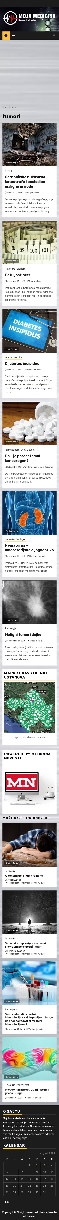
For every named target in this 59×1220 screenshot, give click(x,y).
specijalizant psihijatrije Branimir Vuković (26, 883)
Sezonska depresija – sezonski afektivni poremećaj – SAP (25, 945)
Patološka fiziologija (15, 268)
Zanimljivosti (11, 1009)
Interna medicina (13, 357)
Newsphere (47, 1212)
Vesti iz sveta (28, 449)
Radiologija (10, 628)
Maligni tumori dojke (23, 634)
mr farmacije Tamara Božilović (39, 467)
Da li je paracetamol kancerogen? (22, 458)
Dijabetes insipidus (22, 363)
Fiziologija (10, 1085)
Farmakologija (12, 449)
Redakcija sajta (36, 1029)
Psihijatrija (10, 871)
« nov (6, 1201)
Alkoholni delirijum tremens (24, 875)
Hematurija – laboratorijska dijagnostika (29, 547)
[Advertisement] (29, 71)
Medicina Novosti (34, 370)
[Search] (54, 35)
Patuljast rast (17, 275)
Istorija (8, 170)
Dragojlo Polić (32, 193)
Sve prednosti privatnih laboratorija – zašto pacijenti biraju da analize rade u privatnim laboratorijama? (29, 1019)
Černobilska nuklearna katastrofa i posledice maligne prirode (25, 182)
